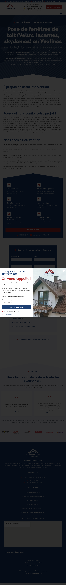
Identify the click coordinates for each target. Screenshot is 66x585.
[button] (63, 270)
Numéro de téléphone (8, 300)
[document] (33, 292)
